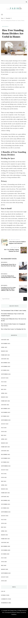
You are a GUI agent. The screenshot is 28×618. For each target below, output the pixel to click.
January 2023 (5, 450)
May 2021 (3, 527)
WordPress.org (6, 602)
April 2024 (4, 393)
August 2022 (4, 469)
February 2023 (5, 446)
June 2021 (4, 523)
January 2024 (5, 404)
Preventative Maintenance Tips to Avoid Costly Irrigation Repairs (12, 314)
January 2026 (5, 339)
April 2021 (4, 531)
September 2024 (5, 374)
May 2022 (3, 481)
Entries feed (5, 595)
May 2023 (3, 435)
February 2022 (5, 492)
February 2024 (5, 401)
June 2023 (4, 431)
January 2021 (5, 542)
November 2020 (5, 550)
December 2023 (5, 408)
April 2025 (4, 347)
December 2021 (5, 500)
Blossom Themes (16, 612)
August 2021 (4, 515)
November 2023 (5, 412)
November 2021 (5, 504)
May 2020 (3, 565)
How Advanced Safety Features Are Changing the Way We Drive (13, 324)
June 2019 (4, 580)
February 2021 (5, 538)
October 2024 (5, 370)
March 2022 (4, 489)
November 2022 (5, 458)
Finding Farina (13, 610)
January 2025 (5, 358)
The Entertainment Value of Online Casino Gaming (13, 310)
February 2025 (5, 355)
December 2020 (5, 546)
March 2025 (4, 351)
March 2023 (4, 443)
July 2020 (3, 557)
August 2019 (4, 577)
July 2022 (3, 473)
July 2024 (3, 381)
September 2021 (5, 511)
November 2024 (5, 366)
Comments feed (6, 599)
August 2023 (4, 423)
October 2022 (5, 462)
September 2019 (5, 573)
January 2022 (5, 496)
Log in (3, 591)
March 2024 (4, 397)
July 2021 (3, 519)
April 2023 (4, 439)
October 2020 (5, 554)
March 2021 (4, 534)
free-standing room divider (8, 69)
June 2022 (4, 477)
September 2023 (5, 420)
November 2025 (5, 343)
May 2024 (3, 389)
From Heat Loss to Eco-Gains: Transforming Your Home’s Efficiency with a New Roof (8, 289)
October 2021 (5, 508)
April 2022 (4, 485)
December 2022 (5, 454)
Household (5, 26)
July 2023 (3, 427)
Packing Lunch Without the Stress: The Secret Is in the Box (13, 319)
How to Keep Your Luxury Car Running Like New (13, 329)
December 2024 (5, 362)
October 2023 (5, 416)
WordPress (13, 614)
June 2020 (4, 561)
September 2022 (5, 466)
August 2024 (4, 377)
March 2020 (4, 569)
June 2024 (4, 385)
